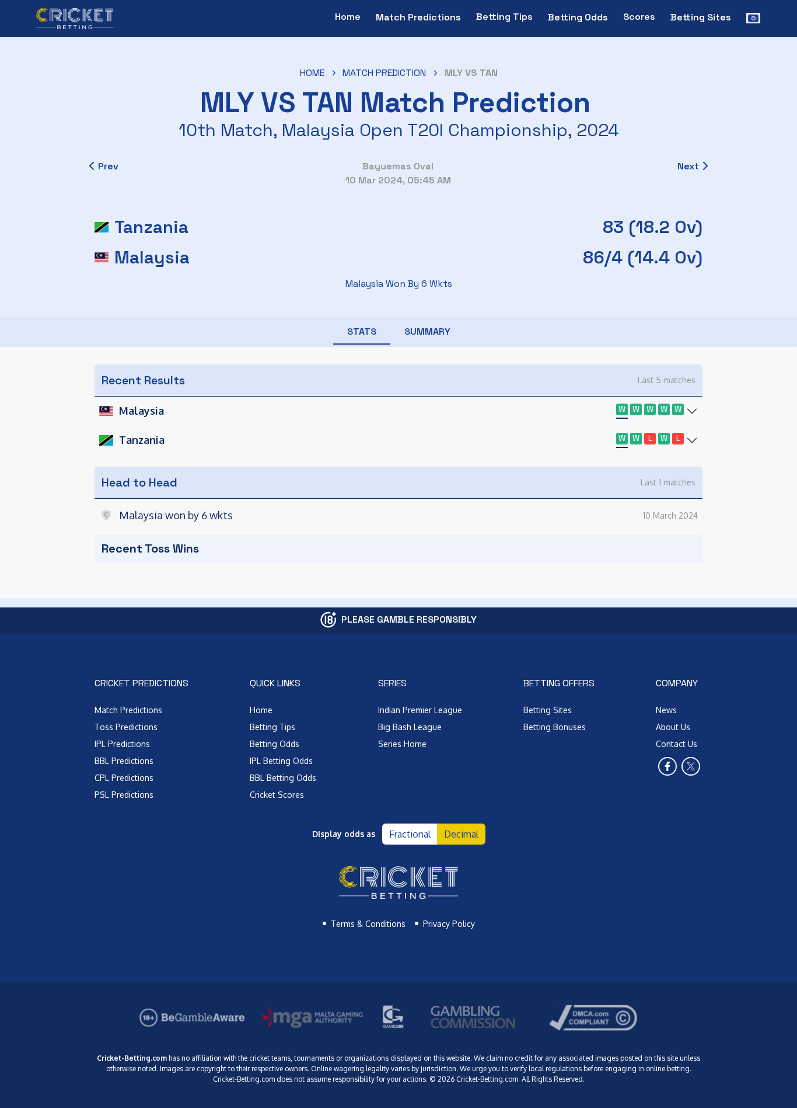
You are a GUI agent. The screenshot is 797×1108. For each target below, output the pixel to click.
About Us (673, 727)
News (666, 710)
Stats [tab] (361, 331)
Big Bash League (410, 727)
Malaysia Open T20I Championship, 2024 (450, 130)
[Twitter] (690, 766)
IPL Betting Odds (281, 761)
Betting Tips (504, 17)
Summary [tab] (427, 331)
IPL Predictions (122, 744)
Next (688, 166)
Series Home (402, 744)
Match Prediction (384, 73)
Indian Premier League (420, 710)
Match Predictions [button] (418, 17)
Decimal (461, 834)
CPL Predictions (124, 778)
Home (348, 17)
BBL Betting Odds (283, 778)
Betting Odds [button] (578, 17)
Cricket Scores (277, 795)
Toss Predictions (126, 727)
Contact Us (676, 744)
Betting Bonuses (554, 727)
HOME (312, 73)
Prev (108, 166)
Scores (639, 17)
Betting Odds (274, 744)
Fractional (410, 834)
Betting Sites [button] (700, 17)
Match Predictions (128, 710)
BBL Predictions (124, 761)
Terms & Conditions (368, 924)
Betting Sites (547, 710)
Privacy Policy (449, 924)
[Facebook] (667, 766)
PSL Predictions (124, 795)
